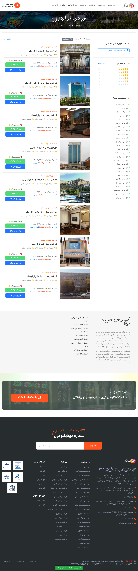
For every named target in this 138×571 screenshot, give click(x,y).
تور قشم (92, 5)
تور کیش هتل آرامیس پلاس (57, 509)
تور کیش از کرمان (61, 530)
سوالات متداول (31, 561)
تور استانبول (40, 500)
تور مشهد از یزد (84, 535)
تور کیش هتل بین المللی (58, 488)
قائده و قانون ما (19, 561)
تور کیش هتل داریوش (59, 479)
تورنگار (128, 561)
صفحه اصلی (78, 25)
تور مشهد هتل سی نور (82, 509)
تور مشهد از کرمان (84, 539)
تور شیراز (83, 5)
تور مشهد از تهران (84, 513)
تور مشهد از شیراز (84, 543)
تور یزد (42, 475)
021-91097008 (15, 64)
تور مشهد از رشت (84, 548)
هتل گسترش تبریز (80, 339)
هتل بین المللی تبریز (79, 350)
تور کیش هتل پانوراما (60, 505)
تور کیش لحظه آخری (60, 475)
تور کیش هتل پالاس (60, 484)
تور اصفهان (41, 479)
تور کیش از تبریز (61, 522)
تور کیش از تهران (61, 513)
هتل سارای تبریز (81, 354)
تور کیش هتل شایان (60, 492)
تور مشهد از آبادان (84, 526)
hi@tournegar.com (126, 523)
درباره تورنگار (6, 561)
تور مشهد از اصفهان (83, 518)
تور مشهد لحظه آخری (82, 471)
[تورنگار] (128, 5)
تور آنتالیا (42, 505)
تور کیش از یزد (62, 526)
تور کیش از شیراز (61, 535)
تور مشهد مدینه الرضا (82, 505)
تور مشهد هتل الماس (82, 492)
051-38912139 (128, 497)
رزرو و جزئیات (15, 70)
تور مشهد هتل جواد (83, 501)
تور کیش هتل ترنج (60, 496)
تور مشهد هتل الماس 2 (82, 496)
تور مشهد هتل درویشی (82, 484)
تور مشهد (111, 5)
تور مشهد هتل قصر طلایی (81, 479)
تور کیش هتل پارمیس (59, 501)
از (43, 50)
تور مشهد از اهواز (84, 530)
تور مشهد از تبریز (84, 522)
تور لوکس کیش (62, 471)
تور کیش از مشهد (61, 539)
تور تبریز (42, 488)
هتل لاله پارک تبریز (80, 324)
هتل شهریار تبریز (81, 335)
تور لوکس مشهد (84, 475)
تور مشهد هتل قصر (83, 488)
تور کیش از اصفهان (61, 518)
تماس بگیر (7, 5)
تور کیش (101, 5)
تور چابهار (41, 484)
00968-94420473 (126, 519)
